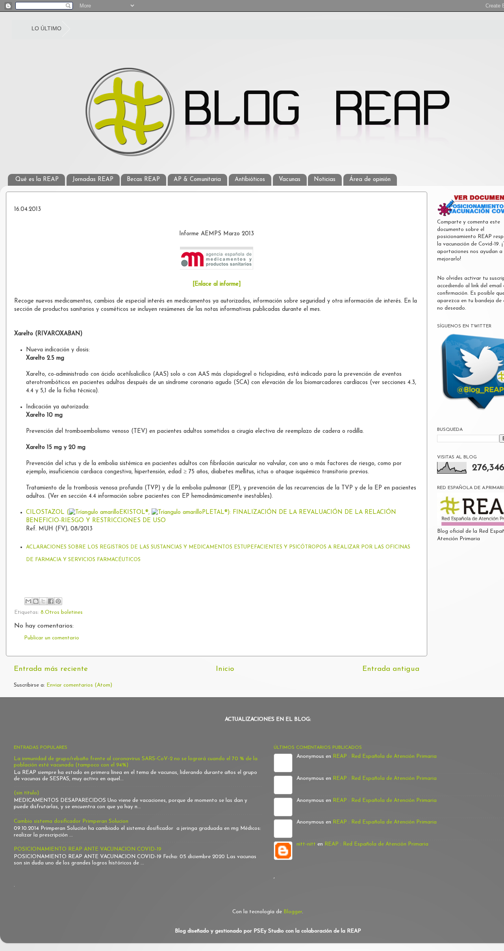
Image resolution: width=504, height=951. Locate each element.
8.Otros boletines (62, 612)
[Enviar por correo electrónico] (28, 601)
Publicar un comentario (51, 638)
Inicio (225, 669)
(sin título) (26, 793)
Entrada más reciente (51, 669)
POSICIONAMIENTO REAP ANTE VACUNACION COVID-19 (87, 849)
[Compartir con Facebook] (51, 601)
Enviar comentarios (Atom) (79, 685)
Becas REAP (143, 180)
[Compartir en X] (43, 601)
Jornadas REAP (92, 180)
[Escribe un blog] (36, 601)
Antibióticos (250, 180)
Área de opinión (370, 180)
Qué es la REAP (37, 180)
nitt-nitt (306, 844)
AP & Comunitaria (197, 180)
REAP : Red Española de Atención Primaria (385, 756)
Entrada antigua (390, 669)
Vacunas (289, 180)
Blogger (293, 911)
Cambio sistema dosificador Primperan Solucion (71, 821)
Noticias (324, 180)
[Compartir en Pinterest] (58, 601)
